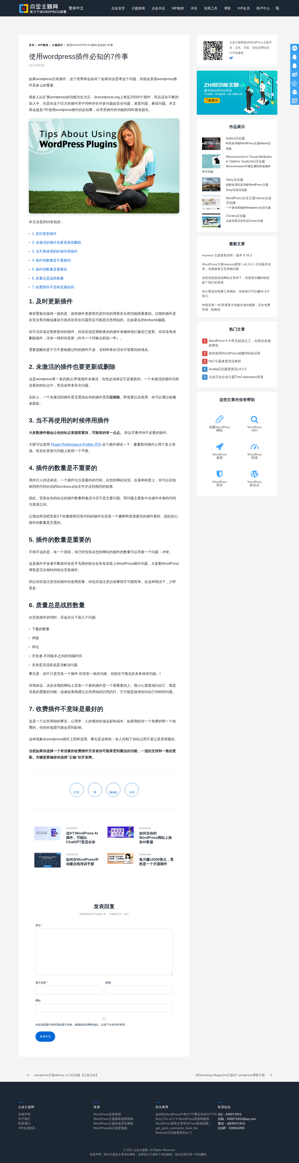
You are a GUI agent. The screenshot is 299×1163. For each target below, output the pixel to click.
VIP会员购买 (26, 1128)
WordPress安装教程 (107, 1114)
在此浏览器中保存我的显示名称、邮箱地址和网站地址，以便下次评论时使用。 (81, 1024)
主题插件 (57, 45)
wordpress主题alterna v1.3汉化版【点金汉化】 (66, 1075)
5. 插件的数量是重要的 (49, 269)
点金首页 (118, 8)
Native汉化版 (235, 138)
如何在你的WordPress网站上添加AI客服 (155, 837)
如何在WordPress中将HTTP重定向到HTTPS (186, 1114)
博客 (227, 8)
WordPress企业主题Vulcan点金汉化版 (248, 200)
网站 (38, 1000)
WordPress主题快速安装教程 (113, 1123)
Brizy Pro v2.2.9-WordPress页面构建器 (182, 1119)
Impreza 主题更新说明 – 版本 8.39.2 (227, 255)
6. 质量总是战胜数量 (48, 278)
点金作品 (158, 8)
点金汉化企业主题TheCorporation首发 (236, 377)
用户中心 (263, 8)
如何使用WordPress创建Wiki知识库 (234, 353)
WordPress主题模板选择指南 (113, 1119)
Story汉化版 (234, 179)
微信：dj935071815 (231, 1123)
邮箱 (109, 982)
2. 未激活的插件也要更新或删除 (56, 242)
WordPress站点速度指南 (110, 1128)
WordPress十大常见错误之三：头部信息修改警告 (240, 343)
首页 (32, 45)
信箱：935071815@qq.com (237, 1119)
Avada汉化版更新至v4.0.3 (227, 369)
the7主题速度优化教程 (225, 361)
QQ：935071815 (229, 1114)
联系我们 (24, 1123)
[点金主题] (43, 8)
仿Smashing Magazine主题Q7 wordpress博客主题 (230, 1075)
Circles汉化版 (236, 216)
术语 (194, 8)
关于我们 (24, 1119)
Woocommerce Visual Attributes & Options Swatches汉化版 (249, 159)
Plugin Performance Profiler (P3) (76, 444)
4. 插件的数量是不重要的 (51, 260)
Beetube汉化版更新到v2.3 (174, 1132)
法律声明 (24, 1114)
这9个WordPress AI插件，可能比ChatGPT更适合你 (82, 837)
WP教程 (178, 8)
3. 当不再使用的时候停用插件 (55, 251)
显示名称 (41, 982)
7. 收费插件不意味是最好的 (53, 287)
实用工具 (211, 8)
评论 (38, 925)
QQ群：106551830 (231, 1128)
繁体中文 (76, 8)
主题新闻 (138, 8)
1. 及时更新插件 (44, 234)
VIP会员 (243, 8)
